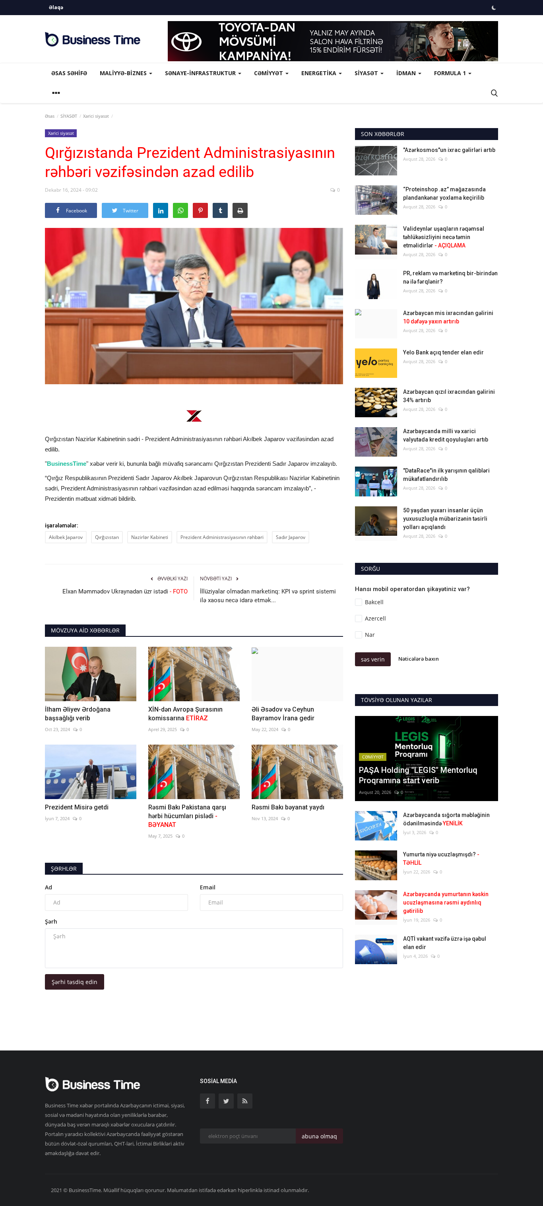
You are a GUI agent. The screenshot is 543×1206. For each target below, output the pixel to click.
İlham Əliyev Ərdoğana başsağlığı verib (78, 714)
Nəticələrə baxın (418, 658)
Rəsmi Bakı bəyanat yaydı (288, 807)
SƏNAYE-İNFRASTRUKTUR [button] (201, 73)
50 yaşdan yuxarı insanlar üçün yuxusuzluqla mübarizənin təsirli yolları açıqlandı (445, 518)
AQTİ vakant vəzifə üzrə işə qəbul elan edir (444, 943)
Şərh (51, 921)
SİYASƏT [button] (367, 73)
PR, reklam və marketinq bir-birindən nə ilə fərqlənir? (450, 277)
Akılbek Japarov (66, 537)
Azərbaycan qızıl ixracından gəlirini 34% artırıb (449, 396)
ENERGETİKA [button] (319, 73)
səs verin (373, 659)
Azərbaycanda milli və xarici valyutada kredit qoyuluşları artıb (445, 435)
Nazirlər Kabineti (149, 537)
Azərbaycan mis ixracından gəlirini (448, 317)
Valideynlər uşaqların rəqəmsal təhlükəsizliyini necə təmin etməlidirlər (443, 237)
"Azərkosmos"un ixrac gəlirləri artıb (449, 150)
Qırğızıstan (107, 537)
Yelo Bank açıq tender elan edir (443, 352)
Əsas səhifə (69, 73)
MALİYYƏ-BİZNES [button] (124, 73)
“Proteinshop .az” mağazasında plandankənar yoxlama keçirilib (444, 193)
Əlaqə (56, 7)
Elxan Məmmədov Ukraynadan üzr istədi (125, 591)
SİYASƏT (68, 116)
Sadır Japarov (290, 537)
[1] (493, 8)
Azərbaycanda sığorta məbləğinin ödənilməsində (446, 819)
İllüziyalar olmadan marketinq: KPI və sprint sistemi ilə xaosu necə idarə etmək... (268, 596)
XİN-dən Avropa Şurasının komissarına (185, 714)
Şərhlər (64, 868)
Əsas (49, 116)
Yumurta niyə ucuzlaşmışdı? (441, 858)
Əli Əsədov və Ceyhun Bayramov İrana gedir (283, 714)
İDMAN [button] (406, 73)
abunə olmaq (319, 1136)
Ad (48, 887)
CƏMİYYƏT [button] (269, 73)
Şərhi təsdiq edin (74, 982)
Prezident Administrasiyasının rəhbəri (222, 537)
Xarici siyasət (96, 116)
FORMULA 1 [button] (450, 73)
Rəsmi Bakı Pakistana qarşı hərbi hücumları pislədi (187, 816)
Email (207, 887)
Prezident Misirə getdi (77, 807)
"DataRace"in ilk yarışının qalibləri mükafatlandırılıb (446, 474)
